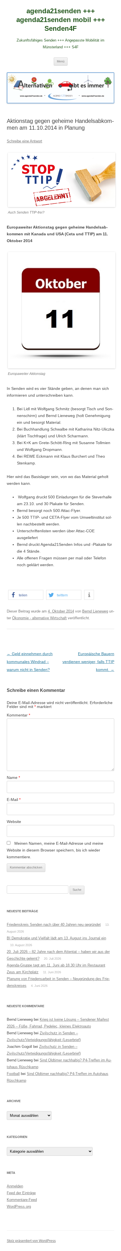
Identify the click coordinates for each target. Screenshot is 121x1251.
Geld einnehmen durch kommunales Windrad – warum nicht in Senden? (30, 661)
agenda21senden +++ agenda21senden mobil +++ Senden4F (60, 19)
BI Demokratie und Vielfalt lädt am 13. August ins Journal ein (56, 938)
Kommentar (18, 715)
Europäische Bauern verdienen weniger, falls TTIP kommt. (88, 661)
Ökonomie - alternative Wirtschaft (39, 618)
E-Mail (14, 799)
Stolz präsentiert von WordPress (31, 1241)
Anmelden (15, 1186)
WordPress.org (19, 1206)
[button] (25, 595)
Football (13, 1074)
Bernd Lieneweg (95, 611)
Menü (60, 61)
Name (13, 777)
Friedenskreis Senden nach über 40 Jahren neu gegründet (54, 924)
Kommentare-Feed (22, 1200)
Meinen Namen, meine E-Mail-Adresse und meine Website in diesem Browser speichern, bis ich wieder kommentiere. (55, 850)
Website (14, 821)
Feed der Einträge (21, 1193)
